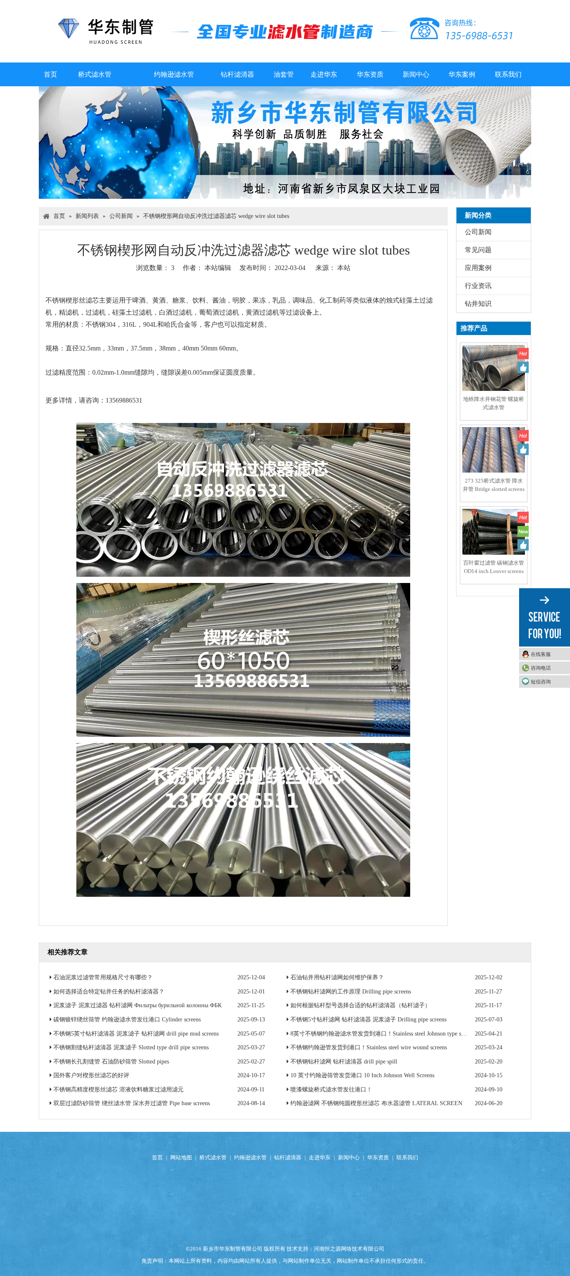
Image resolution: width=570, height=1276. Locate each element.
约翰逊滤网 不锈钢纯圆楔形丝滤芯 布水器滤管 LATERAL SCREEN (376, 1103)
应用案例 (478, 267)
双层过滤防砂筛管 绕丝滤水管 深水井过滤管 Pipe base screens (131, 1103)
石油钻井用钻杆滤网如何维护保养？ (337, 977)
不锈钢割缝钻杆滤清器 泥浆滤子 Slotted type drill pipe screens (131, 1047)
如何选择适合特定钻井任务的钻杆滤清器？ (108, 991)
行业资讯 (478, 285)
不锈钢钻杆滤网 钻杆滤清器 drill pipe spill (343, 1061)
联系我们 (407, 1157)
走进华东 (319, 1157)
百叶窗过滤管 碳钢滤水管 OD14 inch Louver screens (493, 567)
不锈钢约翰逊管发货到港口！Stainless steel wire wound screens (368, 1047)
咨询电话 (541, 668)
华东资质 (378, 1157)
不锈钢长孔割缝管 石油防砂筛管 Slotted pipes (111, 1061)
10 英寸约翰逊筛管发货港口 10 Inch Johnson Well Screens (362, 1075)
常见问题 (478, 249)
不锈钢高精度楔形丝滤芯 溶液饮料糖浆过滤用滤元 (118, 1089)
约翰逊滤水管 (250, 1157)
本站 (344, 267)
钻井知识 (478, 303)
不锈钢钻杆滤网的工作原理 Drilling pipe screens (350, 991)
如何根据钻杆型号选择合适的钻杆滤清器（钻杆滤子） (360, 1005)
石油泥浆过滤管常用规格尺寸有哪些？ (103, 977)
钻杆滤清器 (287, 1157)
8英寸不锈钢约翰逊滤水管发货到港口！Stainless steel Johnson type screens (383, 1034)
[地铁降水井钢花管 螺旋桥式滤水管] (493, 376)
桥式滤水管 (213, 1157)
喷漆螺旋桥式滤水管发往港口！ (331, 1089)
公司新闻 (478, 231)
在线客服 (541, 654)
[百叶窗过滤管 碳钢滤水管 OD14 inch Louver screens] (493, 539)
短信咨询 (541, 682)
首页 (157, 1157)
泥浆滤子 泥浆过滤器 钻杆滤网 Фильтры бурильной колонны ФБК (137, 1005)
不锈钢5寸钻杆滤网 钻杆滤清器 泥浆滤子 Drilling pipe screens (368, 1019)
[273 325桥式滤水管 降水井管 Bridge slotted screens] (493, 458)
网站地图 (181, 1157)
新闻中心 (349, 1157)
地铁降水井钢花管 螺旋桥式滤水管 (493, 403)
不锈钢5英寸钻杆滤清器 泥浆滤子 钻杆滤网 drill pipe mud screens (136, 1034)
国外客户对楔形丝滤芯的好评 (91, 1075)
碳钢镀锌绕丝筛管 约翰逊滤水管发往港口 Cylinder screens (127, 1019)
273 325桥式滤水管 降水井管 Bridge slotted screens (494, 485)
